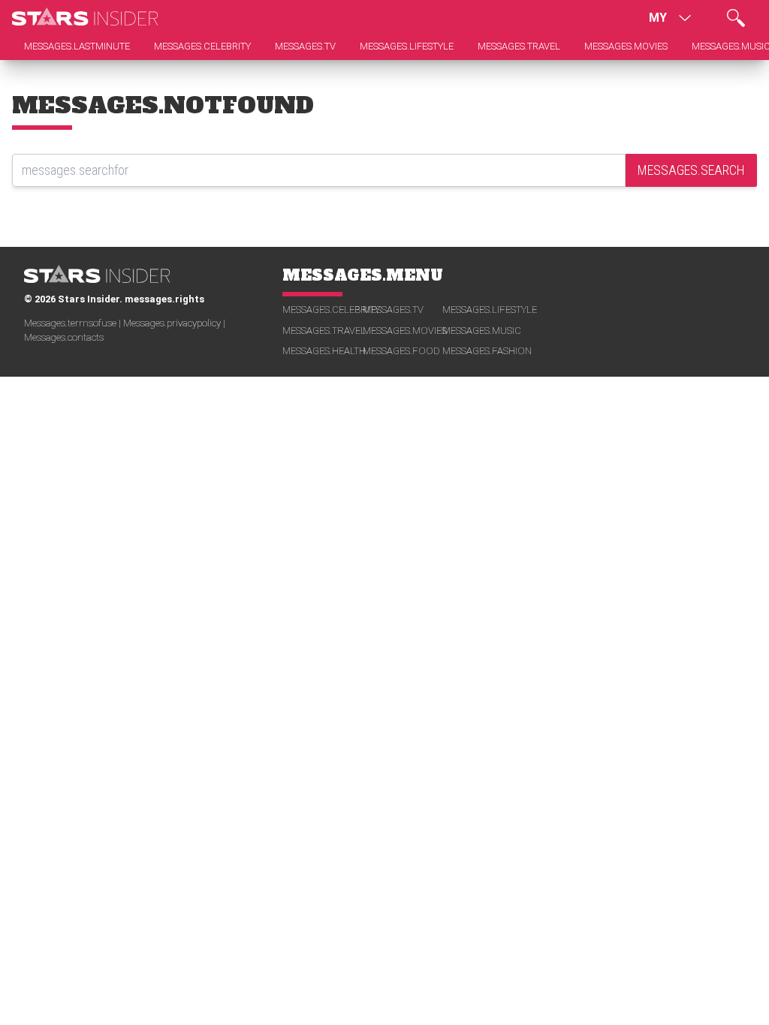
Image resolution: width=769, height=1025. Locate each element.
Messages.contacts (64, 337)
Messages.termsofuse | (73, 323)
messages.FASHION (482, 350)
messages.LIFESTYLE (482, 309)
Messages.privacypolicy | (174, 323)
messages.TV (393, 309)
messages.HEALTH (322, 350)
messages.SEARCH (691, 170)
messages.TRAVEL (322, 330)
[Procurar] (736, 18)
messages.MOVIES (403, 330)
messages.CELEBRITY (322, 309)
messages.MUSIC (481, 330)
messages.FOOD (401, 350)
